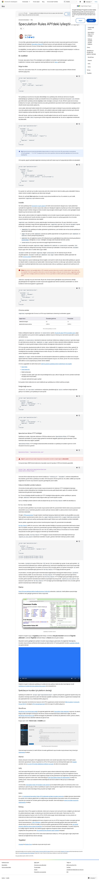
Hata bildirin (4, 865)
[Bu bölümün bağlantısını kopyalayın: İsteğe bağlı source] (32, 386)
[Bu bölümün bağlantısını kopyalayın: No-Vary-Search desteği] (33, 505)
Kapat (80, 20)
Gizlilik (7, 878)
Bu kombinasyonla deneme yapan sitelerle (48, 830)
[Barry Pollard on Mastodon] (29, 38)
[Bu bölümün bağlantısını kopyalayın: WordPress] (27, 708)
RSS (67, 872)
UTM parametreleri (28, 515)
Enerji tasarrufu (25, 369)
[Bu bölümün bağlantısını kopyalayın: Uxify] (23, 768)
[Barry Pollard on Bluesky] (31, 38)
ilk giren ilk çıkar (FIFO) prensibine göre (65, 333)
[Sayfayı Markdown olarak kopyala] (21, 28)
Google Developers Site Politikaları (26, 853)
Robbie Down (28, 844)
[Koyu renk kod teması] (77, 76)
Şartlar (3, 878)
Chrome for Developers (24, 19)
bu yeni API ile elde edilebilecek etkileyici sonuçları (40, 764)
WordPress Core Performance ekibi (28, 711)
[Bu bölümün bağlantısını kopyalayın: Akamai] (24, 757)
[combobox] (70, 1)
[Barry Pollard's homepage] (33, 38)
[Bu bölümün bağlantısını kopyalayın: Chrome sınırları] (30, 310)
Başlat (91, 20)
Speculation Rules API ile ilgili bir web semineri (38, 785)
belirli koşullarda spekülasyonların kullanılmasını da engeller (56, 364)
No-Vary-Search (23, 525)
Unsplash (21, 844)
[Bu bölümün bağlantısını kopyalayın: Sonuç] (24, 807)
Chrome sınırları (27, 257)
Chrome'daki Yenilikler (52, 1)
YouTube (68, 867)
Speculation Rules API (37, 44)
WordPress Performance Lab (26, 715)
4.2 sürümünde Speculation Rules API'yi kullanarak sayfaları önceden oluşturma (43, 796)
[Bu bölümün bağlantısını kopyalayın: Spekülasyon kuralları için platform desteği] (53, 690)
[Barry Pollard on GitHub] (27, 38)
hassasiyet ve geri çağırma (39, 206)
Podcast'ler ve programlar (40, 872)
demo (56, 62)
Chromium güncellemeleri (40, 865)
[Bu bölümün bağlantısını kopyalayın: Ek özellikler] (29, 56)
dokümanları (22, 752)
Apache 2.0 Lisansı (65, 851)
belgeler (74, 762)
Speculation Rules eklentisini (61, 711)
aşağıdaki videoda (74, 643)
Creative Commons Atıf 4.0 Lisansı (42, 851)
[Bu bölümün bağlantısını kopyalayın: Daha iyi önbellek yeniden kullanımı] (42, 485)
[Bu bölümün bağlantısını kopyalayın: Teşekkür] (27, 840)
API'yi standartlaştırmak (38, 704)
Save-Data (24, 367)
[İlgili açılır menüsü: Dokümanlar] (30, 2)
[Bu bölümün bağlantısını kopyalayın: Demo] (24, 587)
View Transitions (36, 822)
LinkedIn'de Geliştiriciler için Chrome (75, 869)
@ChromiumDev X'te (71, 865)
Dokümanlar (25, 1)
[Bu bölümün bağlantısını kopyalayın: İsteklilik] (25, 203)
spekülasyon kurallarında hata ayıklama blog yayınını (32, 686)
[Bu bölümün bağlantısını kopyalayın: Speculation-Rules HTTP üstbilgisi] (43, 433)
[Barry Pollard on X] (25, 38)
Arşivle (35, 869)
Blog (43, 1)
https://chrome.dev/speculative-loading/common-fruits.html (34, 591)
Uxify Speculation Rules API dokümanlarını (59, 777)
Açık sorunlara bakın (6, 867)
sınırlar (76, 273)
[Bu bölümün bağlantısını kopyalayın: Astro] (23, 793)
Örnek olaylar (36, 1)
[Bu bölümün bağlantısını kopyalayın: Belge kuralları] (29, 66)
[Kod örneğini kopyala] (79, 76)
